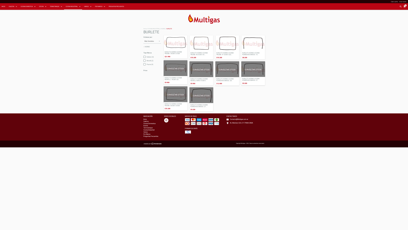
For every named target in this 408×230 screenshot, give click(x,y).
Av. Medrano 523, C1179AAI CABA (241, 123)
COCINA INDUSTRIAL (154, 28)
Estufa (41, 6)
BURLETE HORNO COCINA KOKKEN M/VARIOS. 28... (225, 79)
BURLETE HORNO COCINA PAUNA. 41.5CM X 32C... (225, 53)
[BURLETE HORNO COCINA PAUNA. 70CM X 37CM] (175, 42)
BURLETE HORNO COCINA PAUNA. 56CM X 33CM (173, 104)
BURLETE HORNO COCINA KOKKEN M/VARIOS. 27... (251, 79)
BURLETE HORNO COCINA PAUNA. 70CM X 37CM (173, 52)
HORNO (163, 28)
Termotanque (55, 6)
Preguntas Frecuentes (116, 6)
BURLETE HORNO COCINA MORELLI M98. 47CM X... (199, 79)
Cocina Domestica (27, 6)
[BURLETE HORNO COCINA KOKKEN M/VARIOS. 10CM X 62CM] (253, 43)
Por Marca (99, 6)
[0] (404, 7)
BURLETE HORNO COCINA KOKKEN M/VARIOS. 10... (251, 53)
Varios (86, 6)
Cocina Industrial (72, 6)
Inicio (3, 6)
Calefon (12, 6)
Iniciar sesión (402, 1)
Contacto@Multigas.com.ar (239, 119)
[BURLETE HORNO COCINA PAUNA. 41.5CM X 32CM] (227, 43)
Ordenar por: (147, 37)
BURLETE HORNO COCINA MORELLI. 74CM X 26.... (173, 78)
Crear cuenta (394, 1)
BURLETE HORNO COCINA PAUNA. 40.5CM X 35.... (199, 53)
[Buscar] (400, 6)
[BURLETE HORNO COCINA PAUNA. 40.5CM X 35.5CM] (201, 43)
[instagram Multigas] (166, 120)
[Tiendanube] (152, 144)
